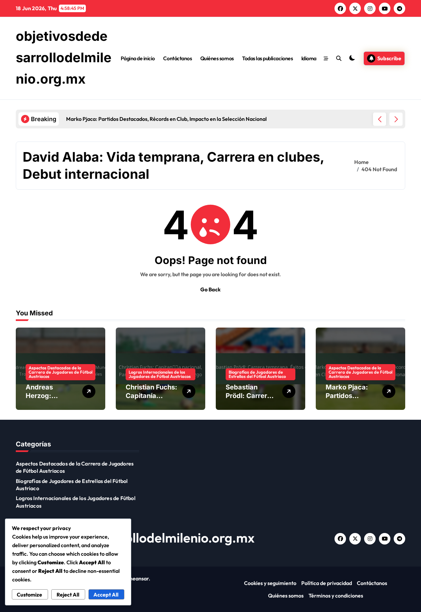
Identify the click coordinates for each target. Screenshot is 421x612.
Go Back (210, 289)
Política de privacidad (326, 583)
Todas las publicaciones (267, 58)
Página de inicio (138, 58)
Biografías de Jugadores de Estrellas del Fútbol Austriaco (257, 374)
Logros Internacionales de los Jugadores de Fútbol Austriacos (160, 374)
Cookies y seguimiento (270, 583)
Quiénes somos (217, 58)
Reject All (68, 594)
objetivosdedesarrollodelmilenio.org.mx (63, 57)
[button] (396, 119)
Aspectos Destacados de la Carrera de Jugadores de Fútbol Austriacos (60, 372)
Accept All (105, 594)
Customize (29, 594)
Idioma (308, 58)
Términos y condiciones (336, 595)
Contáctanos (177, 58)
